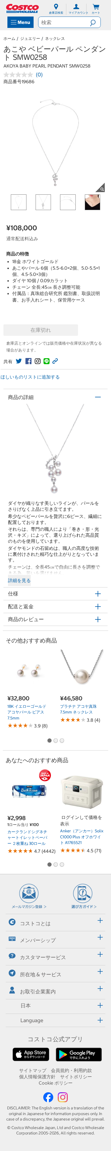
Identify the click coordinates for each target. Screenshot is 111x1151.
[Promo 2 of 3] (55, 741)
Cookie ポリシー (56, 1083)
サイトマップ (32, 1070)
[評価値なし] (19, 74)
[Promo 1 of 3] (49, 741)
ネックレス (55, 38)
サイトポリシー (76, 1076)
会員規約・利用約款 (71, 1070)
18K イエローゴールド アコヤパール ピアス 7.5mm (26, 712)
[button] (95, 22)
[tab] (55, 922)
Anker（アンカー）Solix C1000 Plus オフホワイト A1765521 (81, 836)
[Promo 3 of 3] (61, 741)
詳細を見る (19, 580)
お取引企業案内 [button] (38, 991)
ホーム (9, 38)
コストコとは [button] (35, 923)
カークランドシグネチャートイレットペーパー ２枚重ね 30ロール (27, 837)
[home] (23, 8)
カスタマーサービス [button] (43, 957)
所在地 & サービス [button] (40, 974)
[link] (18, 361)
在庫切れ (40, 330)
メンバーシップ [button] (38, 940)
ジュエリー (30, 38)
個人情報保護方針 (37, 1076)
